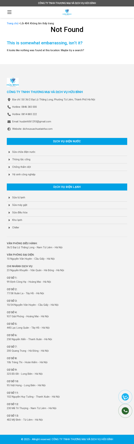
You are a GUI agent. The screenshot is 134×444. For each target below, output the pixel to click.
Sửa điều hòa (19, 212)
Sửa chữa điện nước (23, 151)
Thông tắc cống (21, 159)
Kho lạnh (17, 220)
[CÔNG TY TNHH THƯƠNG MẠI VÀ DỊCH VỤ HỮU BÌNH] (67, 12)
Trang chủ (12, 23)
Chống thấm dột (21, 166)
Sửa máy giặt (19, 205)
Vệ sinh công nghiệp (23, 174)
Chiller (15, 227)
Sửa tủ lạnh (18, 197)
